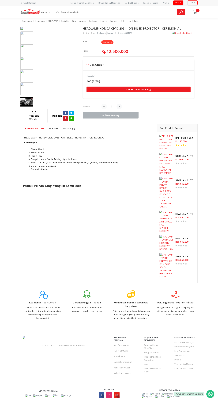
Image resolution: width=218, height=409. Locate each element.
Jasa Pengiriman (182, 351)
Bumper (113, 21)
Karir (146, 364)
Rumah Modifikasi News (152, 370)
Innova (104, 21)
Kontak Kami (119, 356)
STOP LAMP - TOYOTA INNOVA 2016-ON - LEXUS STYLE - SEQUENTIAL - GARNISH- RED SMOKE (184, 256)
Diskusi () (69, 128)
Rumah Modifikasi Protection (152, 358)
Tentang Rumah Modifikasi (82, 3)
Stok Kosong (111, 115)
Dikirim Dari (90, 76)
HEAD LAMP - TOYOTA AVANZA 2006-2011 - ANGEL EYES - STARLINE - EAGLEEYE (184, 213)
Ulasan (53, 128)
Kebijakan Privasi (122, 367)
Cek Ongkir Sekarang (140, 89)
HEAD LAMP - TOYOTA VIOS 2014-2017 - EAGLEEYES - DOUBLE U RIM (184, 238)
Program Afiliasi (151, 352)
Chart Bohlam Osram (184, 368)
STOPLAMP (53, 21)
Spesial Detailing (150, 3)
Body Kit (65, 21)
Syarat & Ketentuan (123, 361)
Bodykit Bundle (132, 3)
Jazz (136, 21)
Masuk (178, 2)
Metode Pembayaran (184, 346)
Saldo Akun (179, 355)
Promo (166, 3)
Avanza (82, 21)
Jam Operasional (121, 345)
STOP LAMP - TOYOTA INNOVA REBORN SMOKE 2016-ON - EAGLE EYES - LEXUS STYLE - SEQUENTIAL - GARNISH (184, 180)
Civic (74, 21)
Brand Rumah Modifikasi (109, 3)
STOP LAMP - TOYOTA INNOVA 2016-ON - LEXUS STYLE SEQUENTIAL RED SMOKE (184, 155)
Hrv (129, 21)
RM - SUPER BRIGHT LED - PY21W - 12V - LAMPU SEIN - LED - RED (184, 137)
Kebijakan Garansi (122, 373)
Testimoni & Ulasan (183, 364)
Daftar (192, 2)
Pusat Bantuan (121, 350)
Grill (122, 21)
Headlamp (40, 21)
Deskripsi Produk (34, 128)
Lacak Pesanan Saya (184, 342)
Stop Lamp (27, 21)
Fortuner (93, 21)
